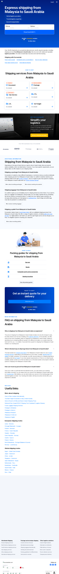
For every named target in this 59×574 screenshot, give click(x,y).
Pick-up (8, 26)
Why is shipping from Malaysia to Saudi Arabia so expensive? (23, 331)
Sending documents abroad (27, 549)
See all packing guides (26, 282)
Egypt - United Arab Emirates (12, 451)
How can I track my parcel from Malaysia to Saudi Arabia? (22, 366)
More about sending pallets (13, 221)
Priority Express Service (32, 180)
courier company (23, 178)
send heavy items (24, 212)
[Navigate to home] (6, 2)
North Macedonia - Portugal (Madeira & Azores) (17, 442)
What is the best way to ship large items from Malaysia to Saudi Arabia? (27, 349)
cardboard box (32, 198)
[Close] (28, 28)
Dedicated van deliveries (45, 545)
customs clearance (34, 336)
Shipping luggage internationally (28, 547)
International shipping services (8, 554)
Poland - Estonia (9, 440)
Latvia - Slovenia (9, 424)
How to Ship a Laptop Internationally (14, 396)
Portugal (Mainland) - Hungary (13, 426)
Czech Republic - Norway (11, 435)
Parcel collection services (46, 552)
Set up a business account (39, 135)
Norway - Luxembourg (11, 444)
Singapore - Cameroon (11, 458)
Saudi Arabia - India (10, 467)
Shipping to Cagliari (10, 417)
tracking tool (10, 374)
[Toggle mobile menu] (56, 2)
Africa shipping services (6, 552)
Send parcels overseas (26, 554)
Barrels (27, 262)
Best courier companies (45, 549)
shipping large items (21, 352)
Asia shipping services (6, 549)
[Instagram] (52, 565)
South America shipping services (8, 547)
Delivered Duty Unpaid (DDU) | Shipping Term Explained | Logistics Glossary (25, 403)
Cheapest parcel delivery (46, 554)
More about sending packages (14, 184)
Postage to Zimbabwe (10, 408)
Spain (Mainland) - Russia (11, 460)
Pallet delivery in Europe (45, 547)
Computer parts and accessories (27, 272)
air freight (17, 358)
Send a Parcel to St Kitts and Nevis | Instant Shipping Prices (20, 401)
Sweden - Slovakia (10, 433)
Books (28, 267)
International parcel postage (27, 545)
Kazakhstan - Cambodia (11, 465)
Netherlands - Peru (10, 463)
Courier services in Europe (27, 542)
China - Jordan (9, 456)
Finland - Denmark (10, 428)
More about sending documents (33, 184)
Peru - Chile (8, 472)
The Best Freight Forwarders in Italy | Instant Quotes (18, 398)
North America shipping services (8, 545)
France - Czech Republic (11, 431)
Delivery (32, 26)
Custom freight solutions (45, 542)
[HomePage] (29, 562)
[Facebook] (50, 565)
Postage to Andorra (10, 410)
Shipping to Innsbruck (10, 415)
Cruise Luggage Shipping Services (14, 405)
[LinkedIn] (55, 565)
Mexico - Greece (9, 470)
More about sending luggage (13, 203)
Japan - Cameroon (10, 453)
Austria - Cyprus (9, 437)
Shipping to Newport (10, 412)
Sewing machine (28, 276)
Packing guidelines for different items (29, 552)
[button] (29, 29)
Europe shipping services (7, 542)
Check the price (29, 301)
